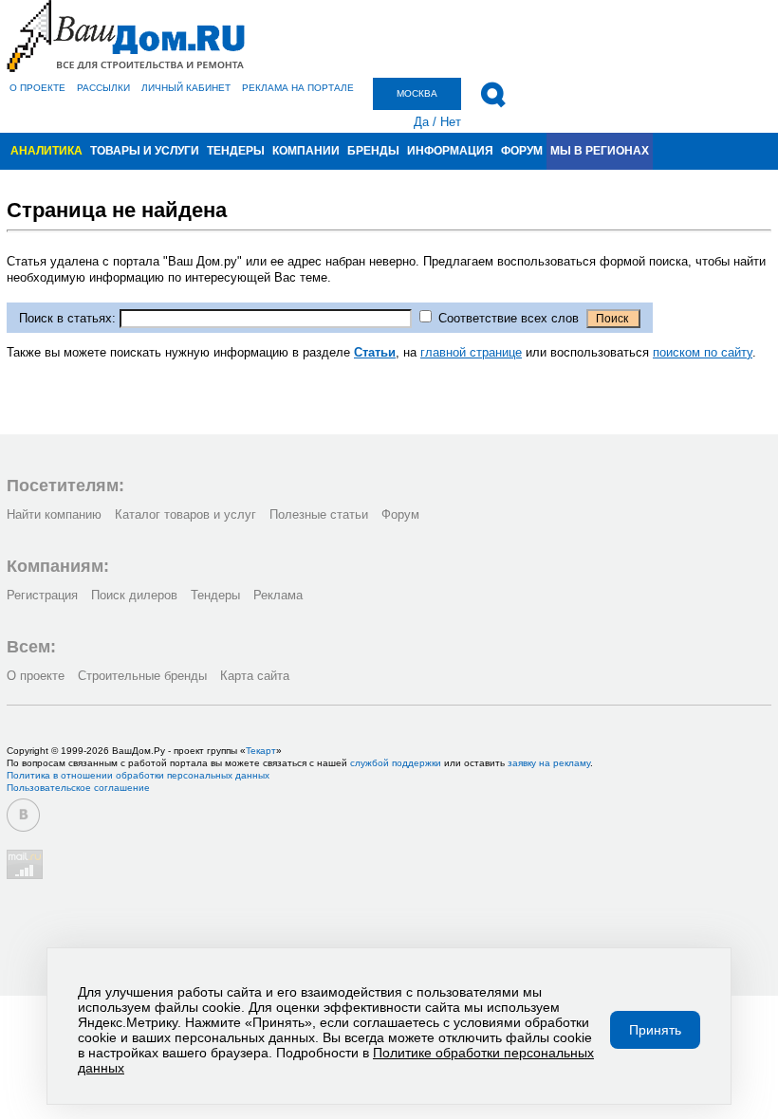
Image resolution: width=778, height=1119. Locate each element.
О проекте (37, 88)
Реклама (278, 595)
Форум (522, 150)
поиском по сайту (702, 352)
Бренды (373, 150)
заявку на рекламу (549, 763)
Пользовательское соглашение (78, 787)
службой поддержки (395, 763)
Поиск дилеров (134, 595)
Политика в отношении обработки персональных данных (138, 775)
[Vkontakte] (23, 815)
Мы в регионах (599, 150)
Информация (450, 150)
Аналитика (46, 150)
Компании (306, 150)
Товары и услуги (144, 150)
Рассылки (103, 88)
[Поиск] (493, 95)
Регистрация (42, 595)
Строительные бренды (142, 676)
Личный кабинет (186, 88)
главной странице (471, 352)
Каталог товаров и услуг (185, 514)
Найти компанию (54, 514)
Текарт (261, 750)
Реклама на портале (298, 88)
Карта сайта (254, 676)
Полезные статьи (318, 514)
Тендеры (236, 150)
